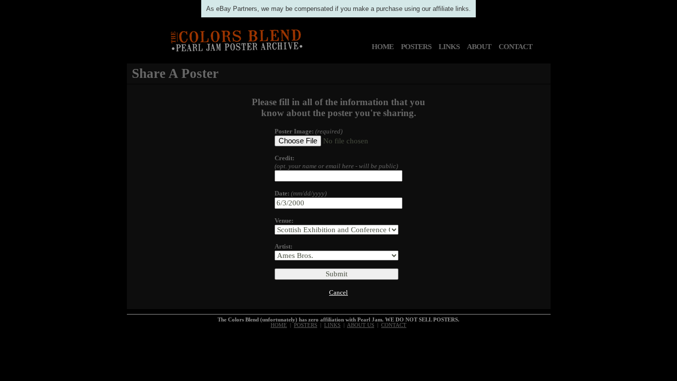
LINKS (449, 47)
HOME (383, 47)
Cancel (338, 292)
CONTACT (515, 47)
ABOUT (479, 47)
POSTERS (416, 47)
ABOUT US (360, 325)
